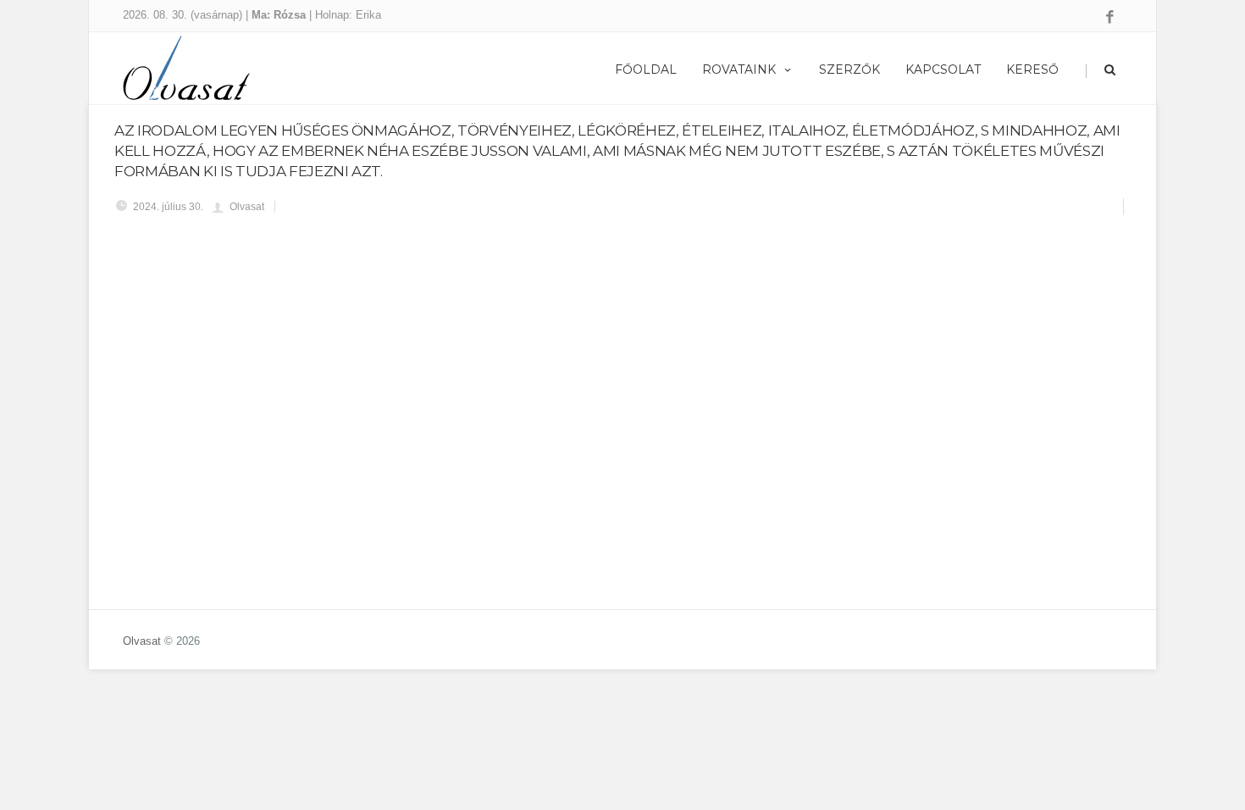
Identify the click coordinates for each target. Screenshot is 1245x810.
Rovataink (739, 69)
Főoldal (646, 69)
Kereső (1032, 69)
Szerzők (849, 69)
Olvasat (142, 641)
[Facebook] (1110, 17)
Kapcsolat (943, 69)
